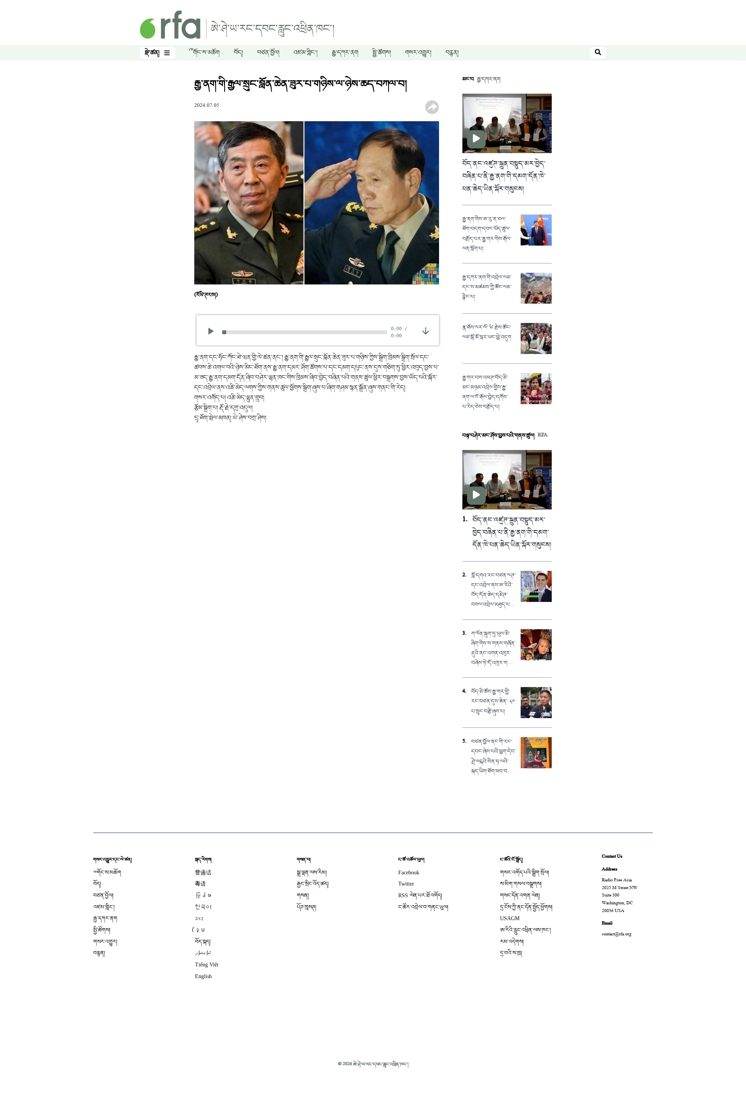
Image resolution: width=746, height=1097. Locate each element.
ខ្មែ (200, 930)
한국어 (203, 907)
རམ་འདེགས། (512, 942)
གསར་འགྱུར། (418, 53)
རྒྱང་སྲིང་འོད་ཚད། (313, 884)
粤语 (200, 884)
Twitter (406, 884)
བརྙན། (452, 53)
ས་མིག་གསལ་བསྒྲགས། (521, 884)
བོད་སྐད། (203, 942)
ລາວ (199, 918)
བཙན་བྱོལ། (268, 53)
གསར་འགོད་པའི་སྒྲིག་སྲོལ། (524, 873)
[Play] (213, 332)
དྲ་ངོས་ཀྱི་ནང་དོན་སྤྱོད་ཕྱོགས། (526, 907)
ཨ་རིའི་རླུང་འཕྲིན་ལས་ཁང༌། (525, 930)
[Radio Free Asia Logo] (237, 25)
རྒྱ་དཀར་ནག (345, 53)
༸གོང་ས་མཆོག (204, 53)
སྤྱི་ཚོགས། (382, 53)
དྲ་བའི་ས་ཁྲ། (511, 953)
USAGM (509, 918)
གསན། (303, 895)
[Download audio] (425, 331)
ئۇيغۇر (203, 953)
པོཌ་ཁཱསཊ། (306, 907)
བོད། (238, 53)
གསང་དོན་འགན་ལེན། (520, 895)
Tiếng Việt (206, 965)
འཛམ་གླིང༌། (305, 53)
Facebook (408, 873)
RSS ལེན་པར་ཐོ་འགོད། (420, 895)
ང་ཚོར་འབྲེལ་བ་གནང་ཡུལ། (423, 907)
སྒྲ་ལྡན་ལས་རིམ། (312, 873)
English (203, 976)
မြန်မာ (203, 895)
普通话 (203, 873)
